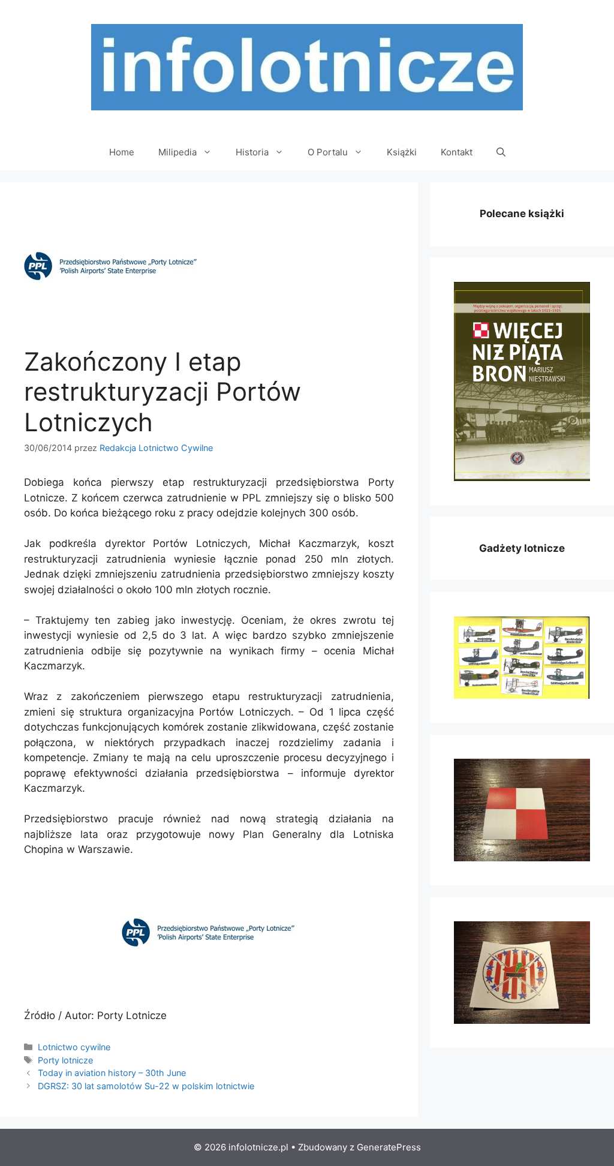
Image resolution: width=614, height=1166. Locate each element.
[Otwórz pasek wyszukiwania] (500, 152)
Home (121, 152)
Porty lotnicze (65, 1060)
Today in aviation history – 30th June (112, 1073)
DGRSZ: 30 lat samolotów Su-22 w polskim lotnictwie (146, 1086)
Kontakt (456, 152)
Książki (402, 152)
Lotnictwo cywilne (74, 1047)
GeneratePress (389, 1147)
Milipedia (177, 152)
